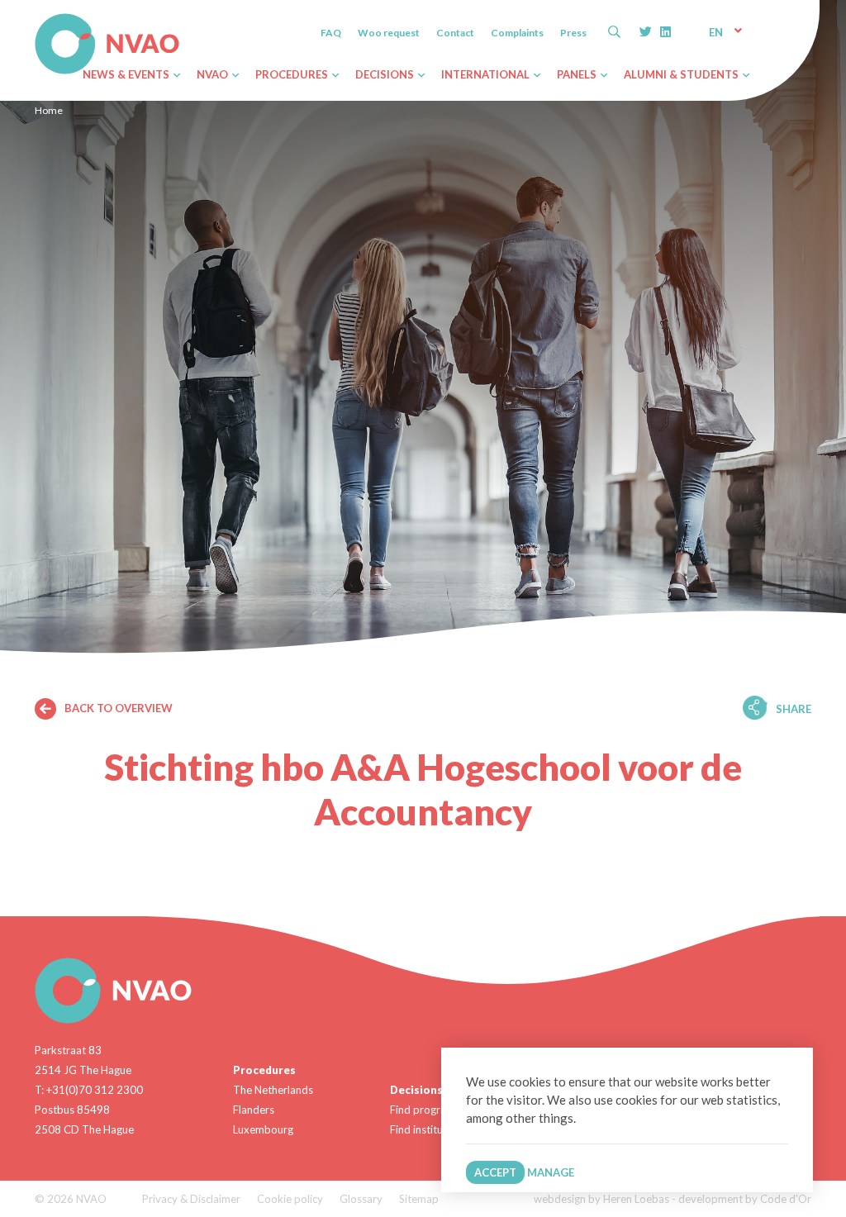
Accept (495, 1172)
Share (793, 708)
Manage (550, 1172)
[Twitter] (645, 31)
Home (49, 110)
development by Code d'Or (744, 1198)
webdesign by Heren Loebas (601, 1198)
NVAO (37, 16)
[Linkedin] (665, 31)
